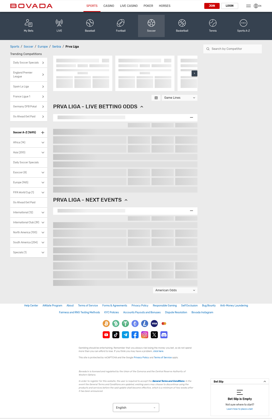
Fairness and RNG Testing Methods (79, 312)
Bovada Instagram (202, 312)
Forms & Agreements (114, 305)
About (70, 305)
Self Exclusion (189, 305)
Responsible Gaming (165, 305)
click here (158, 351)
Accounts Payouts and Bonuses (142, 312)
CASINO (108, 6)
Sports (92, 6)
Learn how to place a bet (240, 409)
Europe (43, 46)
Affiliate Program (52, 305)
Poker (148, 6)
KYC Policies (111, 312)
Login (230, 5)
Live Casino (129, 6)
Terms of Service (88, 305)
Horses (164, 6)
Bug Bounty (209, 305)
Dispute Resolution (176, 312)
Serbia (56, 46)
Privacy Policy (140, 305)
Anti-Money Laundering (234, 305)
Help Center (31, 305)
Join (212, 5)
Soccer (28, 46)
